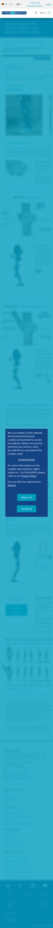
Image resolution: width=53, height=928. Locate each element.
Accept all (26, 508)
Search (48, 22)
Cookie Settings (26, 459)
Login (48, 4)
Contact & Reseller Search (35, 4)
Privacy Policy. (29, 476)
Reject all (27, 497)
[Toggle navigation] (49, 12)
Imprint (12, 485)
